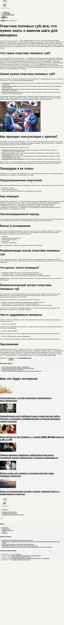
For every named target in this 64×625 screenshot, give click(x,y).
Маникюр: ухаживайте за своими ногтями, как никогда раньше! (26, 555)
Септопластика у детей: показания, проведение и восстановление (17, 540)
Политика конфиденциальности (9, 512)
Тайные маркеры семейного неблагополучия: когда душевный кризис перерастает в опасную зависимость (29, 456)
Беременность (5, 12)
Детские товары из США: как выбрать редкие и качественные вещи (18, 544)
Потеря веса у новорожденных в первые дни (12, 369)
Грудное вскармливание (8, 14)
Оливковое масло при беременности (22, 559)
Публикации (5, 509)
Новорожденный (6, 13)
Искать (11, 359)
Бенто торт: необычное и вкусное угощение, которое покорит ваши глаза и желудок (21, 371)
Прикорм (4, 16)
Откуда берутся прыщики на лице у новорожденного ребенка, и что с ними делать (30, 558)
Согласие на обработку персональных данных (13, 514)
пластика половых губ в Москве (9, 40)
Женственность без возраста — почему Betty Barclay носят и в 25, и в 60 (19, 545)
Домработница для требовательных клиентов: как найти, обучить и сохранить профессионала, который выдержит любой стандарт (30, 419)
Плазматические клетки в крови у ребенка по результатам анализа (18, 368)
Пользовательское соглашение (9, 513)
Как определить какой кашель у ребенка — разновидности (16, 367)
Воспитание (5, 17)
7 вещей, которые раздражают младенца (21, 557)
